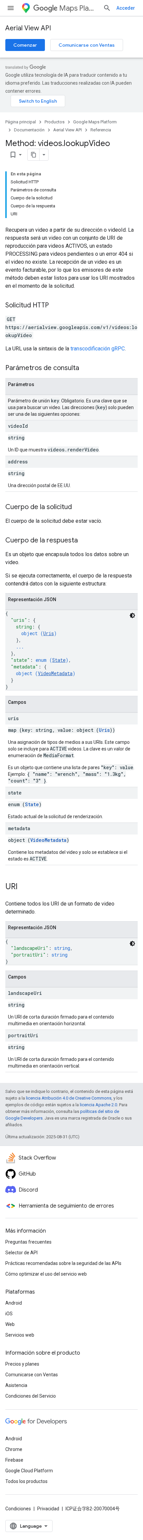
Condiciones (18, 1508)
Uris (48, 633)
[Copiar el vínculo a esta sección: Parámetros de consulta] (85, 368)
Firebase (14, 1460)
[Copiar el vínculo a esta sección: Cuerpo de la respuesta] (84, 541)
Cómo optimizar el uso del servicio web (46, 1274)
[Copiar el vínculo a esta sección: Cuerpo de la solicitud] (78, 507)
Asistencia (16, 1385)
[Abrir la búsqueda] (107, 8)
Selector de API (21, 1252)
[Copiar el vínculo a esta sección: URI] (24, 887)
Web (10, 1324)
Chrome (13, 1449)
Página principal (20, 121)
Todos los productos (26, 1481)
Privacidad (48, 1508)
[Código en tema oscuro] (132, 615)
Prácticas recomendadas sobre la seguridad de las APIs (63, 1263)
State (59, 660)
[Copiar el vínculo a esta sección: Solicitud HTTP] (55, 306)
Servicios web (19, 1335)
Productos (55, 121)
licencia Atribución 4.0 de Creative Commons (68, 1098)
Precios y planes (22, 1364)
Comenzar (25, 45)
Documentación (29, 129)
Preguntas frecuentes (28, 1242)
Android (13, 1303)
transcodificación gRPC (98, 348)
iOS (9, 1313)
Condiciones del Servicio (30, 1396)
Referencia (100, 129)
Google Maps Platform (95, 121)
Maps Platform (78, 8)
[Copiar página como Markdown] (34, 154)
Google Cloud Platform (29, 1470)
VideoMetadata (55, 673)
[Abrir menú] (10, 8)
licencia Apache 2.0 (98, 1104)
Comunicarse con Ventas (87, 45)
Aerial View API (28, 28)
